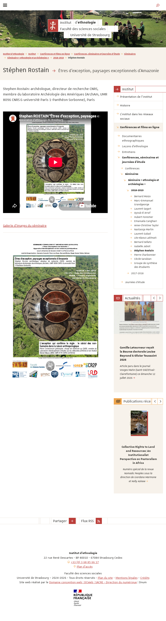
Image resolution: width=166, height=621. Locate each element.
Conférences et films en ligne (55, 53)
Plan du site (105, 578)
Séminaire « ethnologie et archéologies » (28, 57)
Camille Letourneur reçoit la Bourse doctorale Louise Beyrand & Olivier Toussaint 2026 (138, 353)
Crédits (144, 578)
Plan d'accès (85, 566)
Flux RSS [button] (87, 521)
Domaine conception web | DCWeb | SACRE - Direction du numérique (93, 582)
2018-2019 (58, 57)
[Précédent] (154, 298)
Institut (32, 53)
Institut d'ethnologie (13, 53)
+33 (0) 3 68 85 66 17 (85, 562)
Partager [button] (60, 521)
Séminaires (130, 53)
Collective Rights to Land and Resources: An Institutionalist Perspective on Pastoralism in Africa (138, 455)
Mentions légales (126, 578)
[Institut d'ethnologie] (53, 25)
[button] (158, 5)
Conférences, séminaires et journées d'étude (97, 53)
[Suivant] (160, 298)
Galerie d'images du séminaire (25, 226)
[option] (138, 346)
